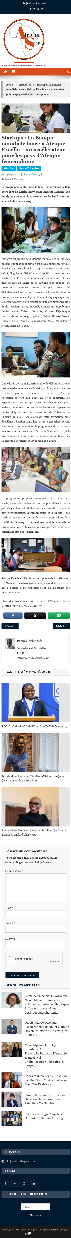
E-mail (10, 923)
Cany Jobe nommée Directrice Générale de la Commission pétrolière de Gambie (45, 1099)
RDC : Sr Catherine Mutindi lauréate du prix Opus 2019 (34, 726)
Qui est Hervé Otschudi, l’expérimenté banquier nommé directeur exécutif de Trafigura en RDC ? (47, 1029)
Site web (10, 938)
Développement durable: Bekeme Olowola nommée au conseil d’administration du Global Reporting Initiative (12, 626)
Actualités (9, 168)
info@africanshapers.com (19, 1161)
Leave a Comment (14, 179)
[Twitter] (23, 652)
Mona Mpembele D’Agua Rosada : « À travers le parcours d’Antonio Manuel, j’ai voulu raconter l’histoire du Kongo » (46, 1055)
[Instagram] (20, 652)
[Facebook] (17, 652)
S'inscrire (35, 1215)
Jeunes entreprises (29, 168)
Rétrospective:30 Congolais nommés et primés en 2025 (44, 1116)
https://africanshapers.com (33, 657)
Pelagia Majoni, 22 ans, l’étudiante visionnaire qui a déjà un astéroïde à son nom (33, 778)
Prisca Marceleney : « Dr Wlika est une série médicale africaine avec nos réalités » (47, 1080)
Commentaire (14, 870)
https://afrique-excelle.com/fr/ (23, 605)
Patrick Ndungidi (33, 174)
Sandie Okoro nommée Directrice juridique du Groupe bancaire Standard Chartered (34, 832)
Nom (9, 907)
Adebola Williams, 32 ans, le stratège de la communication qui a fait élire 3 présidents (63, 626)
